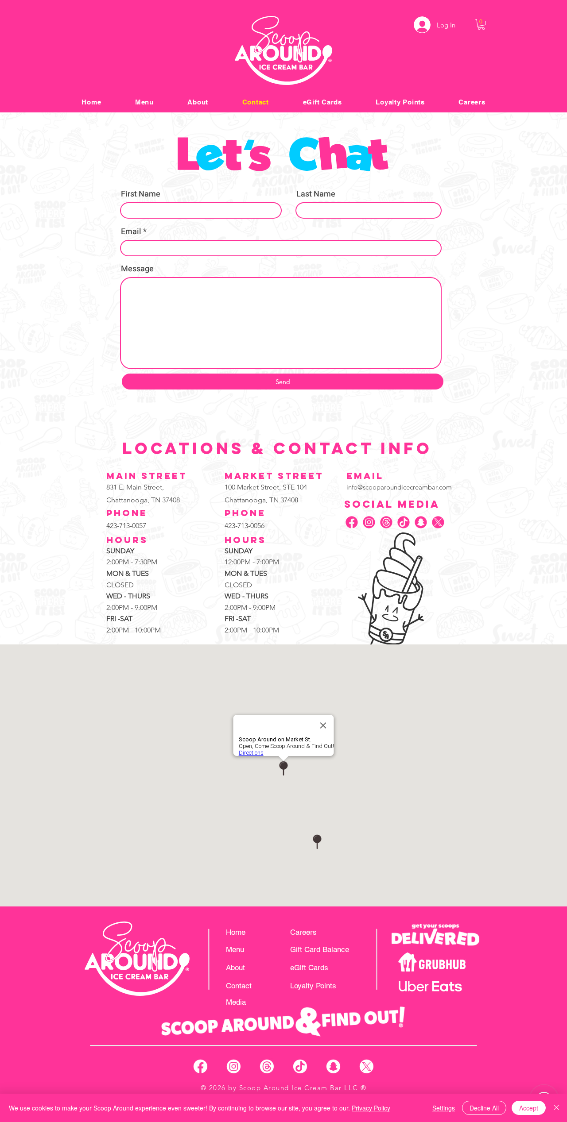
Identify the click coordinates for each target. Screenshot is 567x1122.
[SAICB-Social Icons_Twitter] (366, 1066)
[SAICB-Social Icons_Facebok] (200, 1066)
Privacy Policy (371, 1107)
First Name (140, 194)
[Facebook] (351, 522)
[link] (481, 24)
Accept (528, 1107)
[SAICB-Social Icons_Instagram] (233, 1066)
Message (137, 269)
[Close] (556, 1108)
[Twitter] (438, 522)
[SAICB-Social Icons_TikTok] (300, 1066)
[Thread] (386, 522)
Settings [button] (443, 1107)
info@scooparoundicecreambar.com (399, 487)
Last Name (315, 194)
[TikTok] (403, 522)
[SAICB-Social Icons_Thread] (267, 1066)
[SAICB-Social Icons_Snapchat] (333, 1066)
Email (131, 232)
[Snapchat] (420, 522)
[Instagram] (369, 522)
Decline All (484, 1107)
